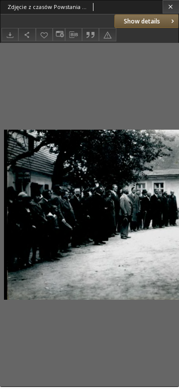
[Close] (171, 6)
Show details (142, 21)
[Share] (26, 34)
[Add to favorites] (44, 34)
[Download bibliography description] (73, 35)
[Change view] (59, 34)
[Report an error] (107, 34)
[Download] (9, 34)
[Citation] (90, 34)
